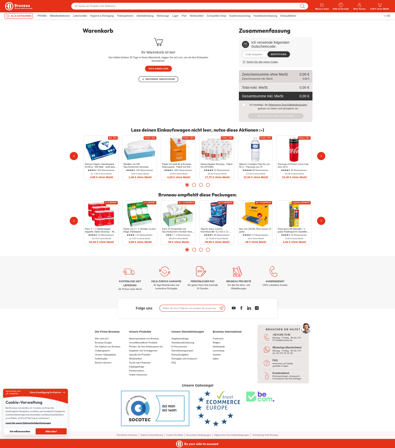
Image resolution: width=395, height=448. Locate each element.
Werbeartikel (135, 358)
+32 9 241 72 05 (281, 334)
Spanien (217, 354)
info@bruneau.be (283, 340)
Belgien (216, 342)
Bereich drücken (103, 362)
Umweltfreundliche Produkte (143, 342)
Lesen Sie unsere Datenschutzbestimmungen (28, 423)
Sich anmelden (158, 68)
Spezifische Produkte (139, 354)
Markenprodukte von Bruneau (144, 338)
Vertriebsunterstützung (182, 342)
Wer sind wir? (102, 338)
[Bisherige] (74, 156)
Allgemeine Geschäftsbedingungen (287, 105)
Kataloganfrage (136, 366)
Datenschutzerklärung (152, 435)
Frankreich (218, 338)
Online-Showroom (138, 374)
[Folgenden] (321, 156)
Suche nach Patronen (140, 362)
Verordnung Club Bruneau (265, 435)
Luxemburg (218, 350)
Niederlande (219, 346)
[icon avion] (221, 308)
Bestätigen (278, 54)
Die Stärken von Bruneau (107, 346)
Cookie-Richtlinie (174, 435)
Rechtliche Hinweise (127, 435)
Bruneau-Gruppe (103, 342)
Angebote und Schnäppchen (143, 350)
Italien (216, 358)
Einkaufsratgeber (180, 354)
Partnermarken (136, 370)
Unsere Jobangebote (105, 354)
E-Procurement (179, 346)
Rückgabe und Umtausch (184, 358)
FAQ (173, 362)
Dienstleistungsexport (182, 350)
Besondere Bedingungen (198, 435)
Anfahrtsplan (101, 358)
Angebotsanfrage (180, 338)
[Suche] (303, 6)
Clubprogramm (102, 350)
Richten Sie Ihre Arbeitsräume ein (146, 346)
